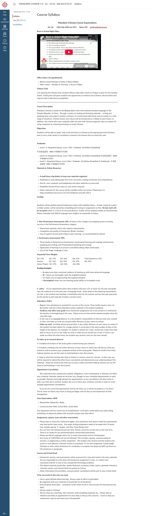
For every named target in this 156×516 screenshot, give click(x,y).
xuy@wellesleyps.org (98, 27)
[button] (5, 41)
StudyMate (17, 25)
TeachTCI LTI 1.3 (19, 20)
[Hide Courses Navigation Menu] (14, 4)
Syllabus (16, 16)
